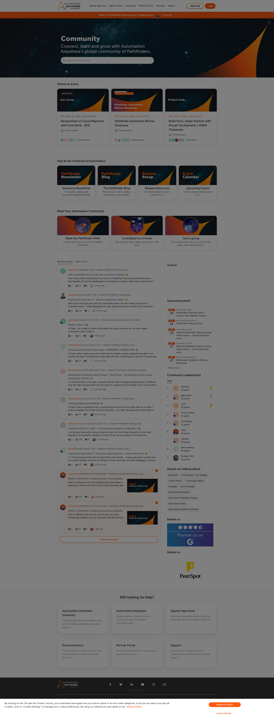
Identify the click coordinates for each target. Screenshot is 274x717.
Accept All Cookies (224, 705)
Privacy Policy (134, 706)
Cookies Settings (223, 713)
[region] (137, 708)
